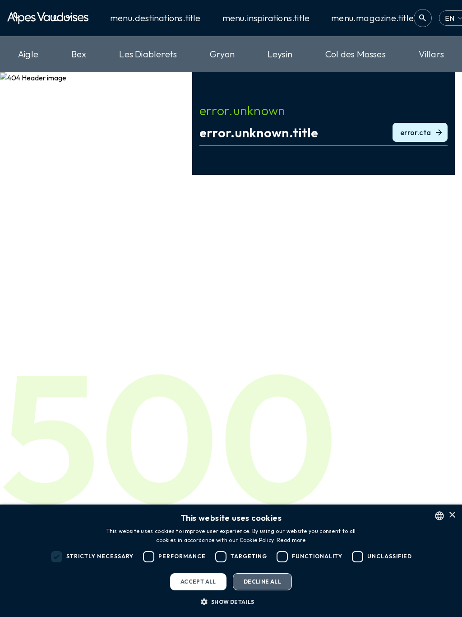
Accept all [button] (198, 581)
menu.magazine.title (372, 18)
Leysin (280, 54)
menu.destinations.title (155, 18)
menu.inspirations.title (266, 18)
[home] (47, 18)
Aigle (28, 54)
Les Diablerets (148, 54)
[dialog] (231, 561)
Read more (291, 540)
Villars (431, 54)
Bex (79, 54)
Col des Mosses (355, 54)
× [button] (451, 515)
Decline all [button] (262, 581)
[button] (231, 601)
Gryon (222, 54)
